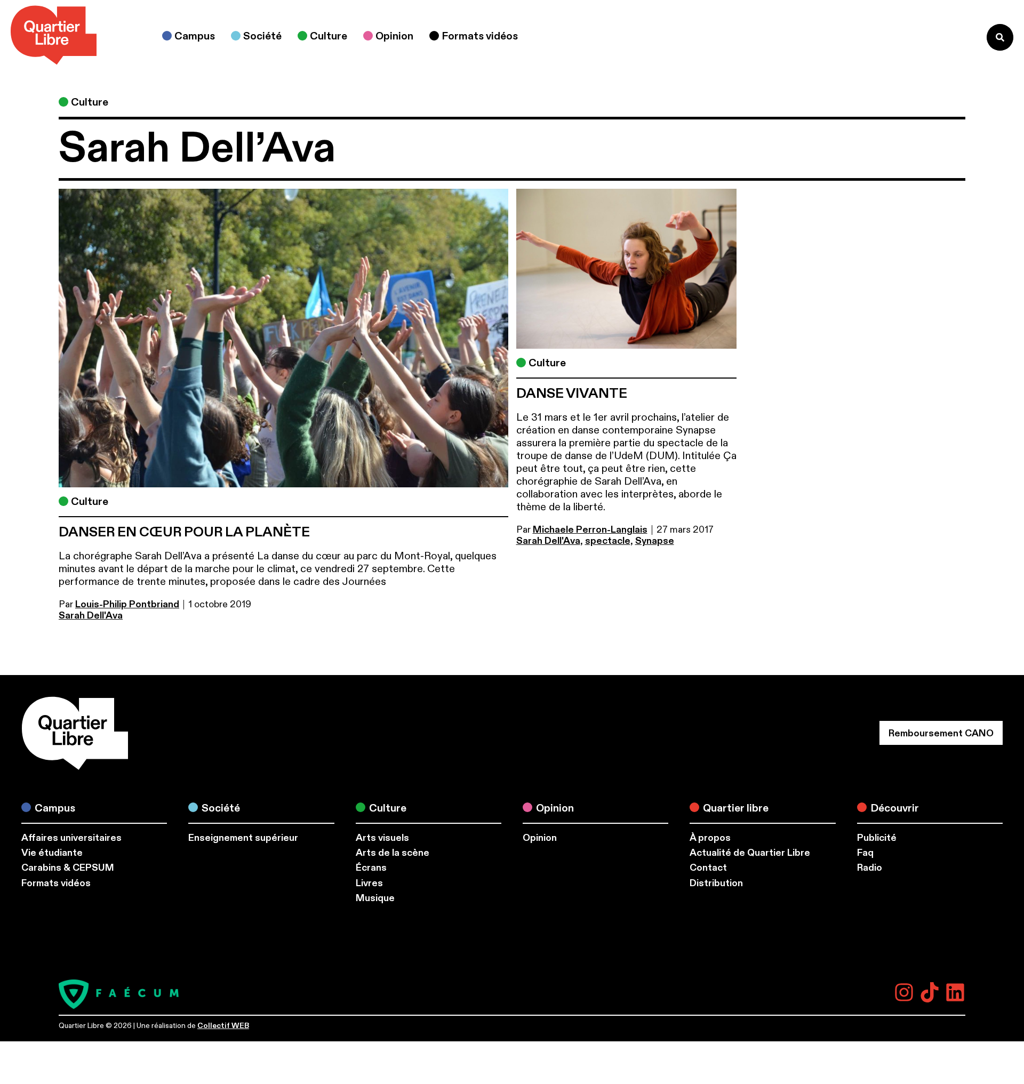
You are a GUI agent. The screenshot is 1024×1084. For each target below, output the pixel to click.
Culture (89, 102)
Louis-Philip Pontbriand (127, 604)
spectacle (607, 541)
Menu (956, 37)
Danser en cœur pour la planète (184, 532)
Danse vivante (571, 393)
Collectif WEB (223, 1025)
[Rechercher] (1000, 37)
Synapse (654, 541)
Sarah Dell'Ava (91, 615)
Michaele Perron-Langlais (590, 530)
